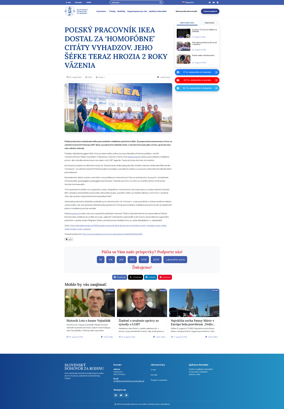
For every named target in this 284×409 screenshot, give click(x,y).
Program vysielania (159, 380)
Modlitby (121, 11)
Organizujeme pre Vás (137, 11)
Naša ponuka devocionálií (186, 11)
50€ (132, 259)
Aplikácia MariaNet (158, 11)
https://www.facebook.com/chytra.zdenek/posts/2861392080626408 (112, 234)
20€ (121, 259)
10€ (111, 259)
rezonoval (75, 213)
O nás (68, 2)
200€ (156, 259)
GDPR (88, 2)
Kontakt (78, 2)
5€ (100, 259)
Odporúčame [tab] (209, 23)
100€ (144, 259)
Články (112, 11)
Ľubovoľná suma (175, 259)
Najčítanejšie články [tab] (187, 23)
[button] (69, 239)
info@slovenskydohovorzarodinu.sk (128, 381)
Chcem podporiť (210, 11)
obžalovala (133, 157)
